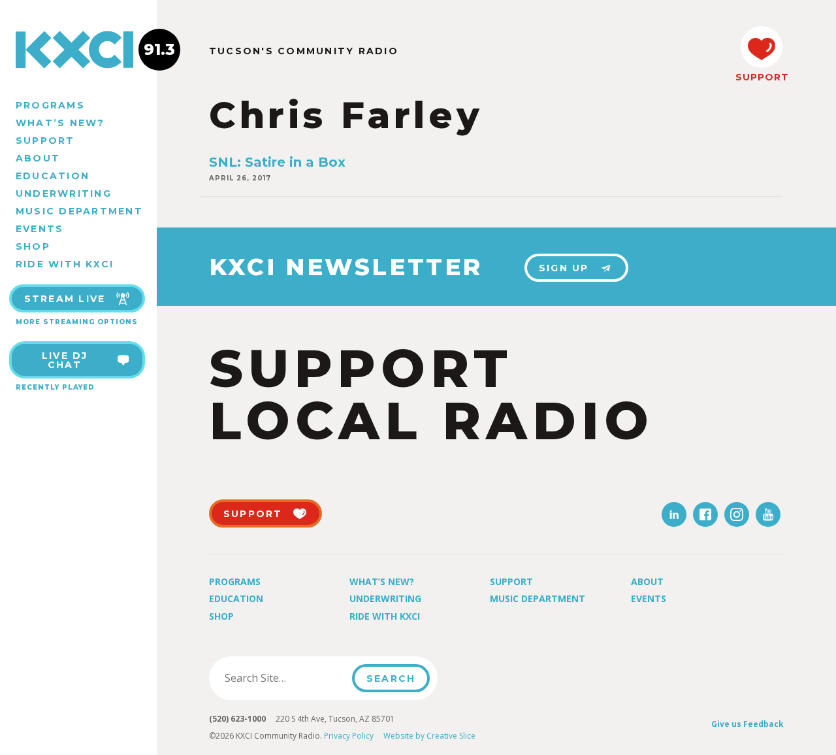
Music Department (79, 211)
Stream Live (65, 299)
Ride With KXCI (65, 264)
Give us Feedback (747, 724)
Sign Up (564, 268)
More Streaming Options (77, 322)
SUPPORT (761, 77)
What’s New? (60, 123)
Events (39, 229)
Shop (33, 246)
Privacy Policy (349, 735)
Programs (50, 105)
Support (45, 140)
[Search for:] (284, 678)
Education (52, 176)
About (38, 158)
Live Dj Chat (65, 360)
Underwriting (64, 193)
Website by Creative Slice (429, 735)
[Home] (78, 50)
